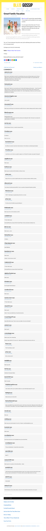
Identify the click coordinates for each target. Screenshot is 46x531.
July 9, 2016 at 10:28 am (9, 394)
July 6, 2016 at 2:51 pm (8, 299)
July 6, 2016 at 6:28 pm (8, 444)
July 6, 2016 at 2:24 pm (8, 334)
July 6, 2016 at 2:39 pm (8, 326)
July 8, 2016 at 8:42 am (8, 151)
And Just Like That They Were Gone (12, 511)
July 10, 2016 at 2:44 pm (9, 402)
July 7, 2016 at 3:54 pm (8, 345)
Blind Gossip (24, 18)
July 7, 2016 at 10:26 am (9, 175)
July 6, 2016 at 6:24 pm (8, 252)
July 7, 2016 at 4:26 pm (8, 200)
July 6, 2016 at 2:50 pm (8, 307)
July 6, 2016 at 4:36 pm (8, 263)
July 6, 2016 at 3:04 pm (8, 282)
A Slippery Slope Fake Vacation (13, 50)
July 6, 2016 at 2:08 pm (8, 412)
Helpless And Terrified (9, 501)
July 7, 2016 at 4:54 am (8, 184)
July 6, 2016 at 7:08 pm (8, 244)
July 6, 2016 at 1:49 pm (8, 461)
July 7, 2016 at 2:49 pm (8, 97)
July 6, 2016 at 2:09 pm (8, 378)
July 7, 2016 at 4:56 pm (8, 85)
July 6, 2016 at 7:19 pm (8, 236)
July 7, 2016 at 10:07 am (8, 113)
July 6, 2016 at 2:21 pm (8, 370)
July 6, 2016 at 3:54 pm (8, 274)
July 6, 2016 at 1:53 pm (8, 436)
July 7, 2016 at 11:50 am (9, 468)
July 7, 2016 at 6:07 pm (8, 478)
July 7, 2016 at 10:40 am (8, 105)
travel (40, 62)
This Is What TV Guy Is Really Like (11, 517)
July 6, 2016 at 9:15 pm (8, 217)
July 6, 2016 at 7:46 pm (8, 228)
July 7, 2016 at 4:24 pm (8, 353)
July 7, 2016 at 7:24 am (8, 168)
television (36, 62)
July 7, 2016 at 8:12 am (8, 132)
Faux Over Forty (7, 521)
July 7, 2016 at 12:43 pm (9, 452)
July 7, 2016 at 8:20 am (8, 124)
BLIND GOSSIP (23, 5)
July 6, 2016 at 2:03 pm (8, 420)
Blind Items (7, 62)
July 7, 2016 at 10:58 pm (8, 73)
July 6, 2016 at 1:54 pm (8, 428)
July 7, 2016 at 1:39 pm (8, 192)
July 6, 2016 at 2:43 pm (8, 318)
